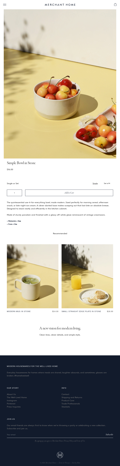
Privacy (67, 463)
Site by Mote (76, 463)
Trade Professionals (71, 403)
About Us (11, 394)
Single (95, 183)
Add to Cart (69, 192)
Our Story (13, 388)
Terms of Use (80, 441)
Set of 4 (107, 183)
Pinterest (11, 403)
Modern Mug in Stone (19, 311)
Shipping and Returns (72, 397)
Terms (61, 463)
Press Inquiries (14, 406)
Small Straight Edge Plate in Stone (81, 311)
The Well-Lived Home (17, 397)
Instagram (12, 400)
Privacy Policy (68, 441)
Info (64, 388)
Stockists (66, 406)
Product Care (68, 400)
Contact (65, 394)
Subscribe (109, 434)
